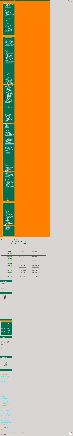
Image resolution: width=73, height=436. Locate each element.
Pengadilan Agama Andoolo (5, 408)
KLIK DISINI (21, 249)
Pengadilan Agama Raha (5, 417)
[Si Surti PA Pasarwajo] (3, 283)
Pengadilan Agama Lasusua (5, 415)
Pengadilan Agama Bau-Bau (5, 410)
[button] (70, 433)
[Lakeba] (2, 288)
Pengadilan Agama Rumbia (5, 418)
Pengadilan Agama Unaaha (5, 420)
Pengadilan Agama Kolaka (5, 413)
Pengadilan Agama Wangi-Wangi (6, 422)
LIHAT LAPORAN (22, 265)
